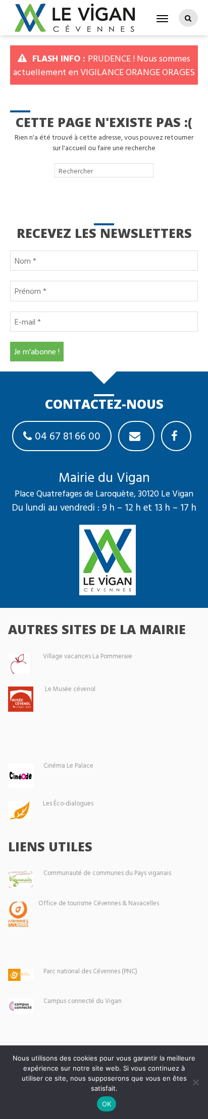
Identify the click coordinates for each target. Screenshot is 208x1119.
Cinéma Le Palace (68, 765)
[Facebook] (176, 436)
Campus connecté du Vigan (82, 1001)
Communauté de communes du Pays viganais (107, 873)
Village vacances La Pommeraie (87, 656)
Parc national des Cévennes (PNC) (90, 971)
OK (107, 1104)
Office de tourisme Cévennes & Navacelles (98, 903)
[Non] (195, 1082)
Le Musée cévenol (70, 689)
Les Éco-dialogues (68, 803)
